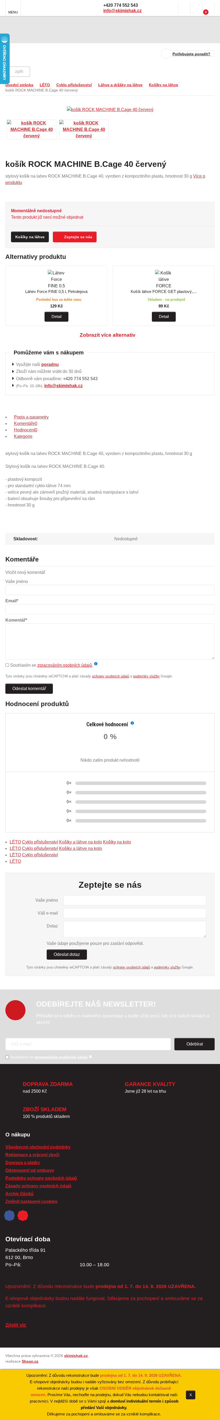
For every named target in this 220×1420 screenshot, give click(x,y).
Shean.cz (30, 1361)
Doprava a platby (22, 1162)
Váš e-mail (48, 913)
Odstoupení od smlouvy (29, 1170)
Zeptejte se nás (78, 237)
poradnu (50, 364)
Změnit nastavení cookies (31, 1201)
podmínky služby (146, 676)
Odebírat (194, 1044)
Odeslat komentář (29, 688)
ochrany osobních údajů (110, 676)
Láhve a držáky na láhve (120, 85)
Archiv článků (19, 1193)
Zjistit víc (15, 1325)
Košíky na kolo (117, 842)
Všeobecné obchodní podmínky (38, 1147)
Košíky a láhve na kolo (80, 842)
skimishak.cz (76, 1355)
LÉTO (45, 85)
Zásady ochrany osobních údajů (38, 1186)
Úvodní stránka (19, 85)
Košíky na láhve (163, 85)
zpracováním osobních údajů (64, 665)
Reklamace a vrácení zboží (32, 1155)
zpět (19, 71)
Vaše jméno (46, 900)
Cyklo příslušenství (74, 85)
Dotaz (52, 926)
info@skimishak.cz (122, 10)
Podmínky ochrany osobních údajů (41, 1178)
